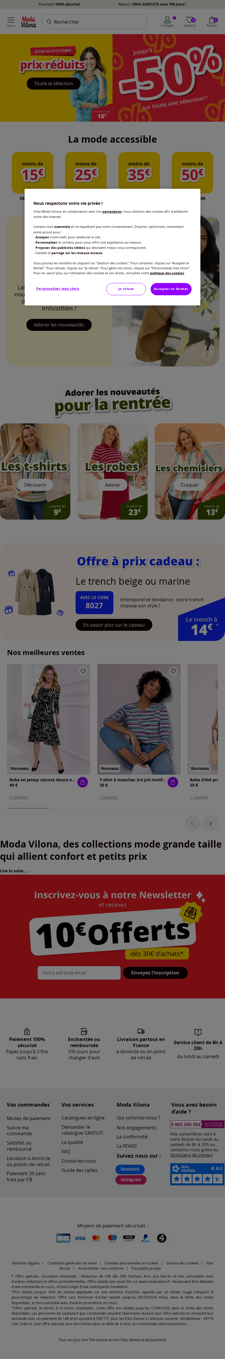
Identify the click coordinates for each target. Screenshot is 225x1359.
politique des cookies (167, 273)
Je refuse (126, 289)
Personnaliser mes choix (57, 288)
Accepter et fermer (171, 289)
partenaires (112, 211)
